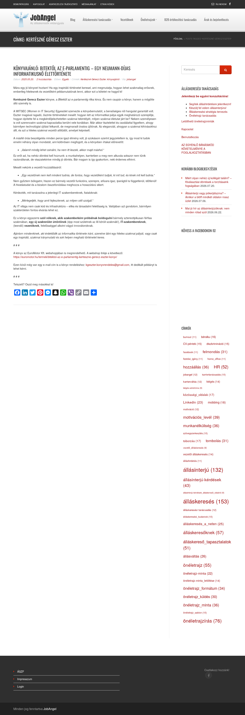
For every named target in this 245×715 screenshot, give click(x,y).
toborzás (192, 441)
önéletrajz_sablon (195, 612)
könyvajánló (113, 79)
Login (20, 686)
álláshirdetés (192, 461)
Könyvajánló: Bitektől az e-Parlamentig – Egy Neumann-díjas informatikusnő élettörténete (71, 71)
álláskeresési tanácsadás (199, 510)
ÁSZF (20, 671)
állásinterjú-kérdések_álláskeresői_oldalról (203, 492)
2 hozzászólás (44, 79)
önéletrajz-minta (198, 573)
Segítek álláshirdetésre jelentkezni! (210, 104)
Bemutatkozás (21, 4)
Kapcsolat (39, 4)
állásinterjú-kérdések (202, 482)
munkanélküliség (201, 425)
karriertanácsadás (214, 374)
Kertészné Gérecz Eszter (93, 79)
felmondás (215, 351)
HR (221, 366)
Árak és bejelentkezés (216, 10)
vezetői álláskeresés (198, 454)
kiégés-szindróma (192, 387)
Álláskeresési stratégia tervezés (208, 112)
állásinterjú (203, 469)
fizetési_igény (193, 359)
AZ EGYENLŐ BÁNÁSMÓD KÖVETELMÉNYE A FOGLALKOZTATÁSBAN (197, 148)
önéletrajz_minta (201, 605)
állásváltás (194, 556)
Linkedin (193, 402)
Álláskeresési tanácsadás (97, 10)
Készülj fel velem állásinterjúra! (207, 108)
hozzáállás (196, 367)
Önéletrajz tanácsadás (202, 115)
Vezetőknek (126, 10)
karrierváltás (192, 381)
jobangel (131, 79)
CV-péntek (192, 344)
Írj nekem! (221, 4)
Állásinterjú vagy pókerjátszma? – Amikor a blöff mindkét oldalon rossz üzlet (207, 197)
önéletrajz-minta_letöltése (201, 580)
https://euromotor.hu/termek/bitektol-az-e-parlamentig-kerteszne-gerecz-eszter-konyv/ (65, 257)
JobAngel (43, 17)
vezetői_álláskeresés (195, 447)
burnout (189, 337)
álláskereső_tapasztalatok (207, 544)
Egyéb (65, 79)
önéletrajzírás (202, 620)
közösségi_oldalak (198, 394)
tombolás (217, 440)
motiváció (191, 409)
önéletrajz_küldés (200, 596)
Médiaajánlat (89, 4)
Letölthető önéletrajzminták (197, 121)
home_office (216, 359)
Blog (72, 10)
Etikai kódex (107, 4)
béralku (208, 337)
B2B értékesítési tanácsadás (180, 10)
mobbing (217, 402)
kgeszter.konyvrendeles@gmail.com (107, 265)
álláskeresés (206, 501)
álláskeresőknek (203, 532)
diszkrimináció (218, 344)
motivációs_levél (201, 417)
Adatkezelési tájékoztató (63, 4)
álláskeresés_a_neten (203, 523)
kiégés (213, 381)
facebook (190, 352)
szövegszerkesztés (195, 433)
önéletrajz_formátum (204, 588)
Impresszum (24, 679)
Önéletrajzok (148, 10)
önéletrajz (197, 565)
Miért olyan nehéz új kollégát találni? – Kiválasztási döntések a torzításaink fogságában (208, 182)
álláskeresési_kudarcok (198, 516)
